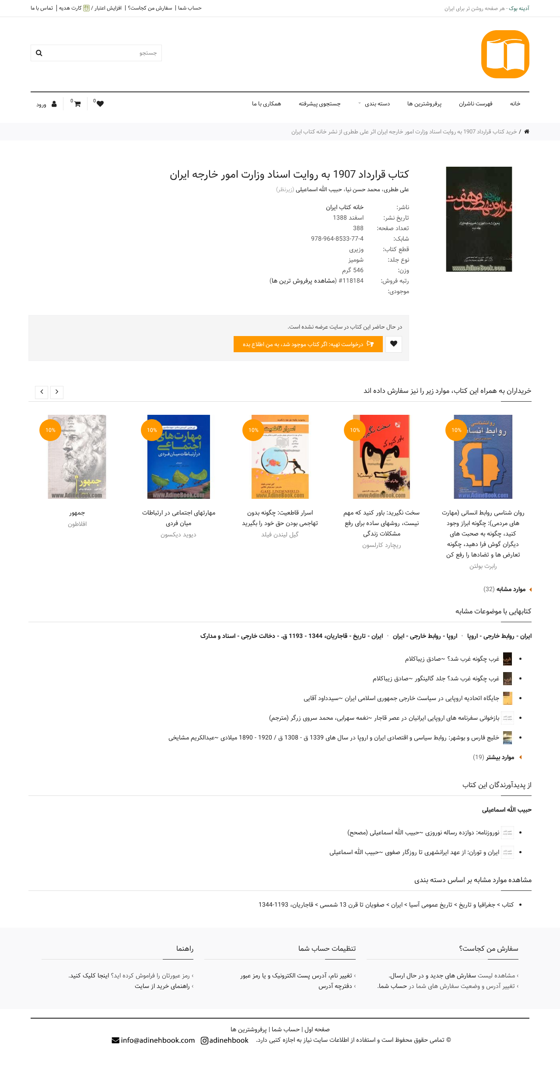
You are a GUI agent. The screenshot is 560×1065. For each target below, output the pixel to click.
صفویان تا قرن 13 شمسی (352, 905)
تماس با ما (42, 8)
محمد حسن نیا (363, 189)
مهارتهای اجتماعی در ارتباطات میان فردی (178, 518)
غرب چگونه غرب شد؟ (474, 659)
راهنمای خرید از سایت (162, 986)
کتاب (508, 905)
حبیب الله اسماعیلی (319, 189)
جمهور (77, 513)
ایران (396, 905)
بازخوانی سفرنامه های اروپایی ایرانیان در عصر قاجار (437, 718)
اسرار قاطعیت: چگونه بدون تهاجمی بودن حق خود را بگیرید (280, 518)
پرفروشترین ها (424, 104)
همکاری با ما (266, 104)
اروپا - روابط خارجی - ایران (425, 636)
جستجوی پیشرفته (320, 104)
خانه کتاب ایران (345, 207)
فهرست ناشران (476, 104)
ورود (42, 104)
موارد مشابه (511, 589)
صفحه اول (317, 1029)
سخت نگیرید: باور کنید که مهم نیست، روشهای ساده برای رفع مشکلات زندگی (381, 523)
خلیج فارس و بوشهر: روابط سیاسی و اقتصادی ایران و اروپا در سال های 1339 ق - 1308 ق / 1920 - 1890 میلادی (360, 737)
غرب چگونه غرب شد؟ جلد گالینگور (458, 678)
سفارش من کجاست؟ (150, 8)
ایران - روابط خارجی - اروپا (499, 636)
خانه (515, 104)
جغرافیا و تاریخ (477, 905)
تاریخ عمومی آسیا (430, 905)
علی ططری (396, 189)
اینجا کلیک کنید (89, 975)
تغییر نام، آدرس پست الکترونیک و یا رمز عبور (296, 975)
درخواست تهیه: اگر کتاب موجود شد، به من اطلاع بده (303, 344)
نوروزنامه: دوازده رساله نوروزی (463, 832)
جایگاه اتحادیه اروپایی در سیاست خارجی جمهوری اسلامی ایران (423, 698)
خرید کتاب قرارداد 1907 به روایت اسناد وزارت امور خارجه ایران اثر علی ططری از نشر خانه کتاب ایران (404, 132)
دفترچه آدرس (335, 986)
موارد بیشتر (500, 757)
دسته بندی (377, 104)
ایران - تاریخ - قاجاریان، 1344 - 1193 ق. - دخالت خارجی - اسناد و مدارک (291, 636)
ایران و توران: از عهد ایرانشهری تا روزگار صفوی (443, 852)
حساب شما (190, 8)
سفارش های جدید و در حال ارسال (433, 975)
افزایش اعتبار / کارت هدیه (90, 8)
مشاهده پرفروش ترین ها (303, 281)
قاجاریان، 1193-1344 (286, 905)
